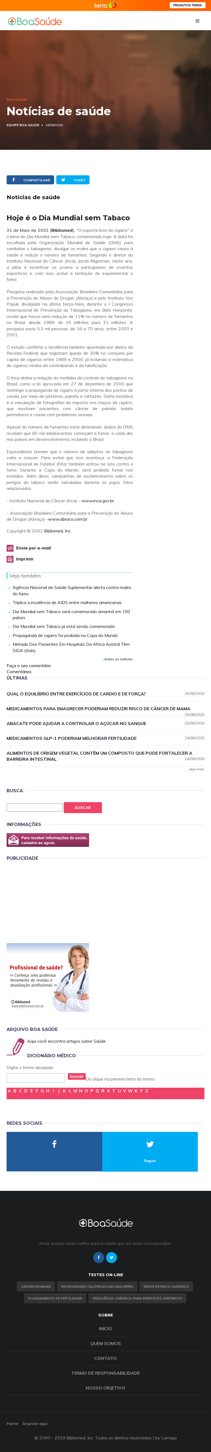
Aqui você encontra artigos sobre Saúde (66, 1041)
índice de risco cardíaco (166, 1286)
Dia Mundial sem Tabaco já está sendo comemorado (64, 626)
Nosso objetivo (105, 1388)
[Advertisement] (48, 901)
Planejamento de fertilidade (55, 1298)
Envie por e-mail (33, 548)
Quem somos (105, 1343)
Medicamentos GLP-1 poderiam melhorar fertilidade (105, 738)
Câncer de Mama (36, 1286)
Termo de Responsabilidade (105, 1373)
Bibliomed (62, 230)
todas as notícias (119, 659)
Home (12, 1423)
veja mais (196, 769)
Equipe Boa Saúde (23, 125)
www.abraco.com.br (67, 519)
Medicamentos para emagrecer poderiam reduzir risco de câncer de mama (105, 709)
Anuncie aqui (34, 1423)
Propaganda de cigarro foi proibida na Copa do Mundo (65, 635)
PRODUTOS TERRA (187, 5)
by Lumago (166, 1437)
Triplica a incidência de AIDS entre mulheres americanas (67, 602)
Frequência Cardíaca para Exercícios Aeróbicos (137, 1298)
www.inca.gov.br (97, 500)
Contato (105, 1358)
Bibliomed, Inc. (57, 531)
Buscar (83, 807)
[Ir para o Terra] (105, 5)
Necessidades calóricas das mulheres (97, 1286)
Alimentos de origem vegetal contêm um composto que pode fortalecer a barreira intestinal (105, 756)
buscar (77, 1076)
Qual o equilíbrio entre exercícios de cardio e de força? (105, 694)
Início (105, 1328)
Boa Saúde (16, 99)
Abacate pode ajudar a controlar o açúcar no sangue (105, 723)
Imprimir (25, 559)
